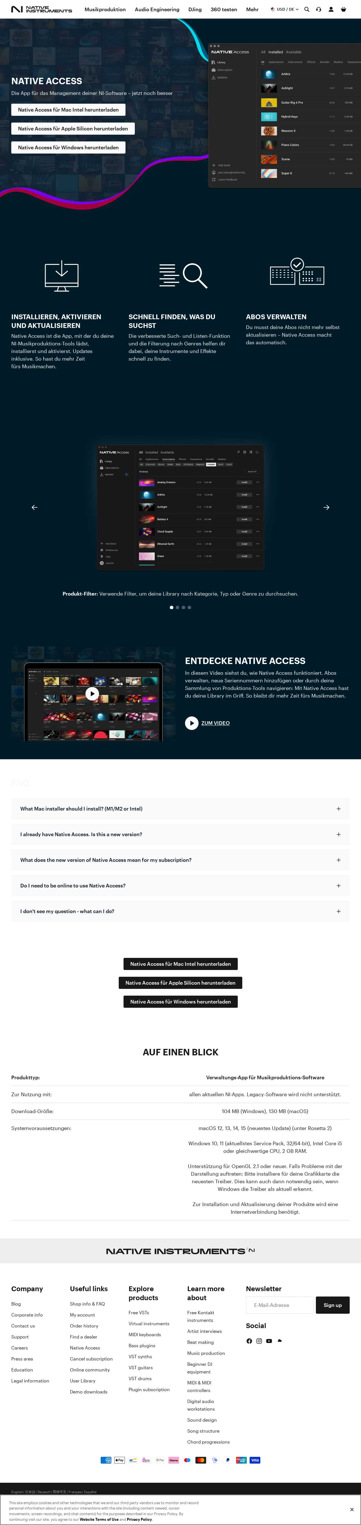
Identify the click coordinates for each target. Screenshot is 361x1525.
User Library (82, 1381)
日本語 (30, 1492)
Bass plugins (142, 1345)
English (17, 1492)
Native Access (85, 1348)
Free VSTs (139, 1312)
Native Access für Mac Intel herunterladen (68, 109)
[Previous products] (34, 507)
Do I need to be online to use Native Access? (73, 885)
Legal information (30, 1381)
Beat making (200, 1342)
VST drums (140, 1378)
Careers (19, 1348)
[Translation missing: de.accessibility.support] (318, 9)
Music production (206, 1353)
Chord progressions (208, 1442)
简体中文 (59, 1492)
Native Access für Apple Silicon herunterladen (73, 128)
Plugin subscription (149, 1389)
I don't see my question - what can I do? (67, 911)
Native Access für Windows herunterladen (68, 147)
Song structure (203, 1431)
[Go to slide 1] (171, 607)
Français (75, 1492)
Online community (90, 1370)
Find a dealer (83, 1337)
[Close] (352, 1509)
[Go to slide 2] (177, 607)
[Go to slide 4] (189, 607)
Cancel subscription (91, 1359)
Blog (16, 1304)
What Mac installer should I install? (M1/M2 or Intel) (81, 808)
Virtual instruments (149, 1323)
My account (82, 1315)
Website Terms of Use (99, 1519)
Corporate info (27, 1315)
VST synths (140, 1356)
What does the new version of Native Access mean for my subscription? (105, 859)
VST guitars (141, 1367)
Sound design (202, 1420)
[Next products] (326, 507)
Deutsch (44, 1492)
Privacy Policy (139, 1519)
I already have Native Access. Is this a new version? (81, 834)
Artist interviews (204, 1331)
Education (22, 1370)
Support (20, 1337)
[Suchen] (307, 9)
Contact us (23, 1326)
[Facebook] (249, 1341)
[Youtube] (269, 1341)
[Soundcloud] (279, 1341)
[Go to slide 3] (183, 607)
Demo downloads (88, 1391)
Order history (84, 1326)
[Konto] (331, 9)
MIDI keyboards (145, 1334)
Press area (22, 1359)
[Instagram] (259, 1341)
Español (90, 1492)
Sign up (333, 1305)
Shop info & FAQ (87, 1304)
